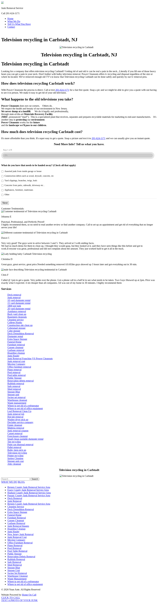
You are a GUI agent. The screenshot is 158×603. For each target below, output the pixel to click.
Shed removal (14, 389)
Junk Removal (14, 501)
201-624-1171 (62, 90)
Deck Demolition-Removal (20, 333)
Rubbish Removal (16, 559)
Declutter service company (20, 422)
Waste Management (17, 578)
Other (6, 194)
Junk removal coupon (17, 430)
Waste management (16, 403)
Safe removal (13, 386)
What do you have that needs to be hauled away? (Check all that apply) (38, 165)
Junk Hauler (13, 355)
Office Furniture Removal (20, 542)
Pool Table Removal (17, 551)
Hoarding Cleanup (16, 528)
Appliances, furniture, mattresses (18, 190)
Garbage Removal (16, 523)
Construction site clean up (20, 325)
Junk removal (14, 297)
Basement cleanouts (17, 317)
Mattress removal (15, 428)
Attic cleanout (14, 464)
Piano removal (14, 369)
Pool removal (13, 372)
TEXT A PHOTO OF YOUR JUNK (19, 600)
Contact (11, 27)
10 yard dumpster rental (18, 300)
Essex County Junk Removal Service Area (28, 490)
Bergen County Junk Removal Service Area (28, 487)
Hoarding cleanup (16, 353)
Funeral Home (14, 342)
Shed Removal (14, 565)
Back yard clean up (16, 314)
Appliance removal (16, 311)
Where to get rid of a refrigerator (23, 405)
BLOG (21, 482)
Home (10, 18)
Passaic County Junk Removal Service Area (28, 495)
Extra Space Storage (17, 339)
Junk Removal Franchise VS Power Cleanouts (30, 358)
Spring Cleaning (15, 458)
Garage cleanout (15, 347)
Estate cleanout (14, 425)
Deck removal (14, 294)
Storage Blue (13, 391)
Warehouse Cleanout (17, 576)
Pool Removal (14, 548)
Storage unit (13, 394)
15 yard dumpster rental (18, 303)
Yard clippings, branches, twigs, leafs (20, 180)
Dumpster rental (15, 336)
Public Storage (14, 378)
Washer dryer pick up (17, 419)
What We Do (13, 21)
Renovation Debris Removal (21, 556)
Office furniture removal (19, 367)
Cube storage (13, 330)
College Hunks (14, 322)
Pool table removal (16, 375)
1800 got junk (14, 306)
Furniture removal (16, 344)
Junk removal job (15, 414)
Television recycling (17, 453)
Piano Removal (14, 545)
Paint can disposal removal (20, 444)
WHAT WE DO (9, 482)
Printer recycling (15, 455)
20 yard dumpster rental (18, 308)
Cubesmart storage (16, 328)
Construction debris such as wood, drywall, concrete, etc (29, 176)
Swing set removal (16, 397)
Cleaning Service (15, 506)
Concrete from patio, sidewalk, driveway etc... (24, 185)
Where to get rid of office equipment (25, 408)
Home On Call (29, 594)
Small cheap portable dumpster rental (25, 439)
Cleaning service (15, 319)
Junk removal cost (16, 361)
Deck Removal (14, 498)
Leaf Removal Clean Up (19, 411)
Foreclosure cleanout (17, 436)
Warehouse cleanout (17, 400)
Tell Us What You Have (19, 24)
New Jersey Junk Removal (20, 534)
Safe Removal (14, 562)
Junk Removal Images (18, 526)
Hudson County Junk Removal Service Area (29, 492)
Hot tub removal (15, 416)
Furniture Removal (16, 517)
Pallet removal (14, 447)
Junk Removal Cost (17, 537)
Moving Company (16, 364)
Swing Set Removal (17, 573)
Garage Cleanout (15, 520)
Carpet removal (14, 433)
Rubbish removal (15, 383)
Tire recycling (14, 441)
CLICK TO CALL (10, 597)
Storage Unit (13, 570)
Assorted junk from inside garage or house (23, 171)
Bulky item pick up (16, 450)
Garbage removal (15, 350)
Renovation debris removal (20, 380)
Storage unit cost (15, 461)
